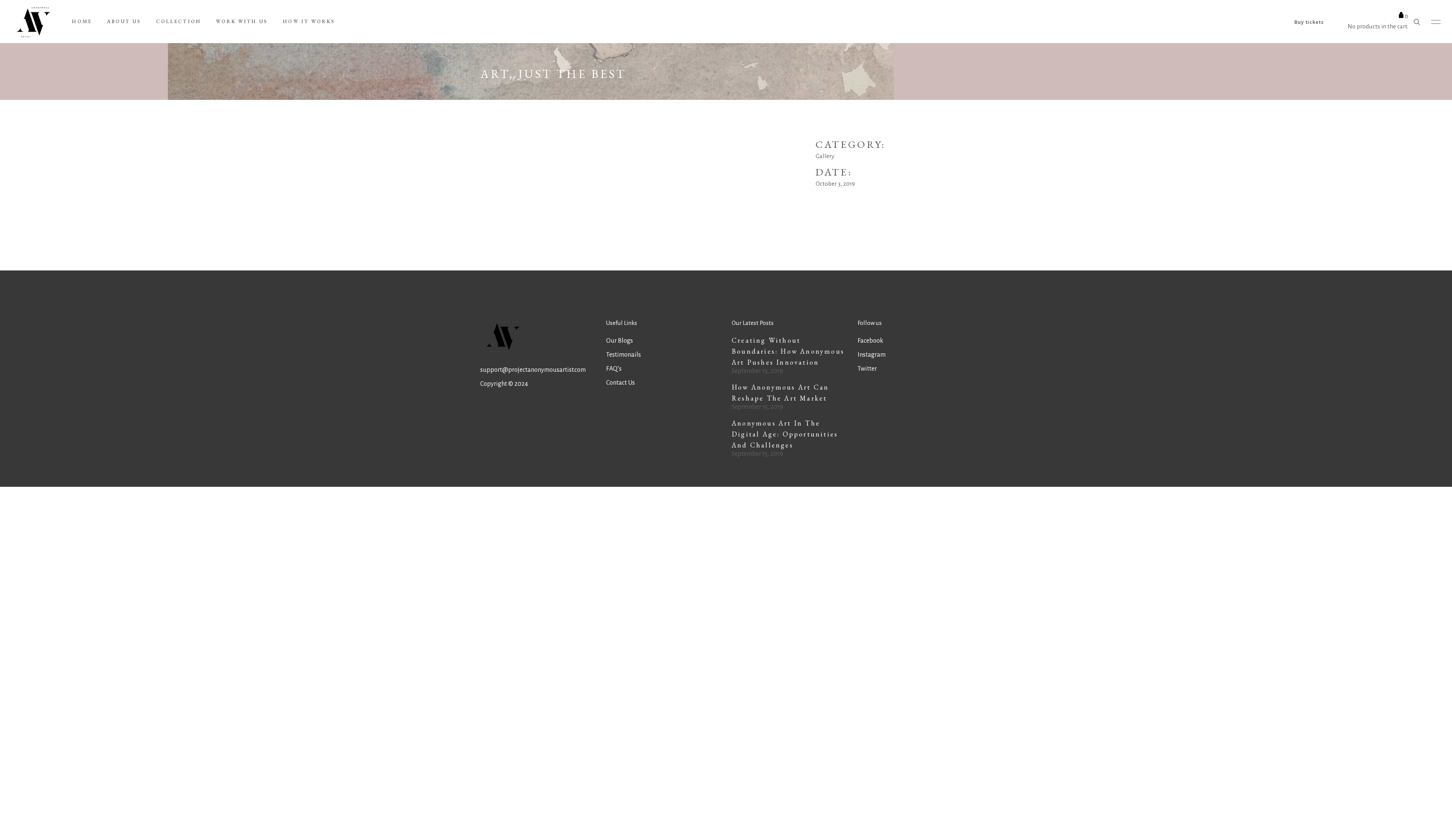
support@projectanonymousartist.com (533, 370)
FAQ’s (614, 368)
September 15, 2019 (757, 371)
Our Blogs (619, 340)
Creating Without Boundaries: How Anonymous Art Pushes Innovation (788, 351)
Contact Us (620, 382)
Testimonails (623, 354)
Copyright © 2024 (504, 384)
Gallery (825, 156)
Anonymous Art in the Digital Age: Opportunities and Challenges (785, 434)
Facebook (870, 340)
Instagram (872, 354)
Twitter (867, 368)
